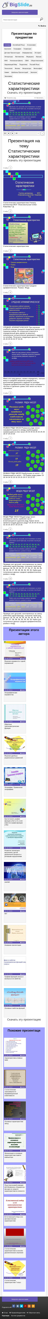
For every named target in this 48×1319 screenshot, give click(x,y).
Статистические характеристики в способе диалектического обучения (14, 1251)
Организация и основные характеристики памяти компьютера (13, 1155)
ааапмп (7, 882)
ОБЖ (27, 61)
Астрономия (31, 45)
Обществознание (37, 61)
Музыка (38, 57)
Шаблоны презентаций (19, 72)
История (38, 53)
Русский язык (34, 64)
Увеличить (39, 98)
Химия (6, 72)
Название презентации (13, 945)
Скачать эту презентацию (24, 92)
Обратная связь (34, 1313)
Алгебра (7, 45)
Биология (7, 49)
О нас (6, 1313)
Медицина (30, 57)
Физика (17, 68)
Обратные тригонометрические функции (12, 726)
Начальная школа (16, 61)
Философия (38, 68)
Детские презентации (12, 53)
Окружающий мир (10, 64)
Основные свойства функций (15, 1008)
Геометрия (27, 49)
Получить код (11, 98)
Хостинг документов (18, 1316)
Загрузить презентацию (19, 12)
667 (6, 914)
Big (21, 4)
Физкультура (26, 68)
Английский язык (19, 45)
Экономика (8, 76)
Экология (33, 72)
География (17, 49)
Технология (8, 68)
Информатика (27, 53)
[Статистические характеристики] (24, 244)
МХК (6, 61)
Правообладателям (18, 1313)
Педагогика (23, 64)
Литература (8, 57)
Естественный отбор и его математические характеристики (14, 1219)
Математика (19, 57)
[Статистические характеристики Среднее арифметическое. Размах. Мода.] (24, 284)
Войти (43, 26)
